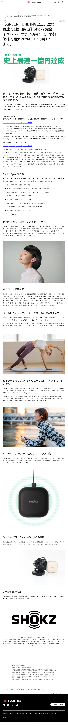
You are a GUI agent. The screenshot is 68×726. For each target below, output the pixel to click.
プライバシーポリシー (39, 679)
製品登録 (12, 714)
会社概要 (5, 714)
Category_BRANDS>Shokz (15, 689)
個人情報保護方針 (46, 724)
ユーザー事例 (21, 714)
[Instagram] (16, 705)
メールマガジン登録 (57, 704)
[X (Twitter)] (12, 705)
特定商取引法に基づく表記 (33, 724)
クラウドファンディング (40, 714)
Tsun (62, 693)
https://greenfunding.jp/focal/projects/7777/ (17, 123)
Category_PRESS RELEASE (35, 689)
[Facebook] (8, 705)
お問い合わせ (7, 718)
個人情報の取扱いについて (59, 724)
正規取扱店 (52, 714)
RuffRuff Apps (55, 693)
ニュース (12, 15)
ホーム (6, 15)
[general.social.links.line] (4, 705)
